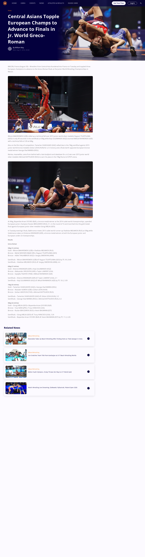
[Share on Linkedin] (139, 38)
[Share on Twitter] (139, 33)
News (10, 10)
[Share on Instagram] (139, 22)
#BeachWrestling (33, 336)
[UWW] (6, 3)
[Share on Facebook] (139, 27)
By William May (18, 47)
